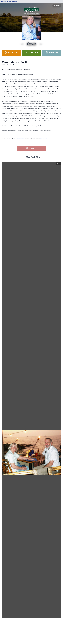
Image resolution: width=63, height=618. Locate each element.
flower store (43, 138)
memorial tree (20, 138)
